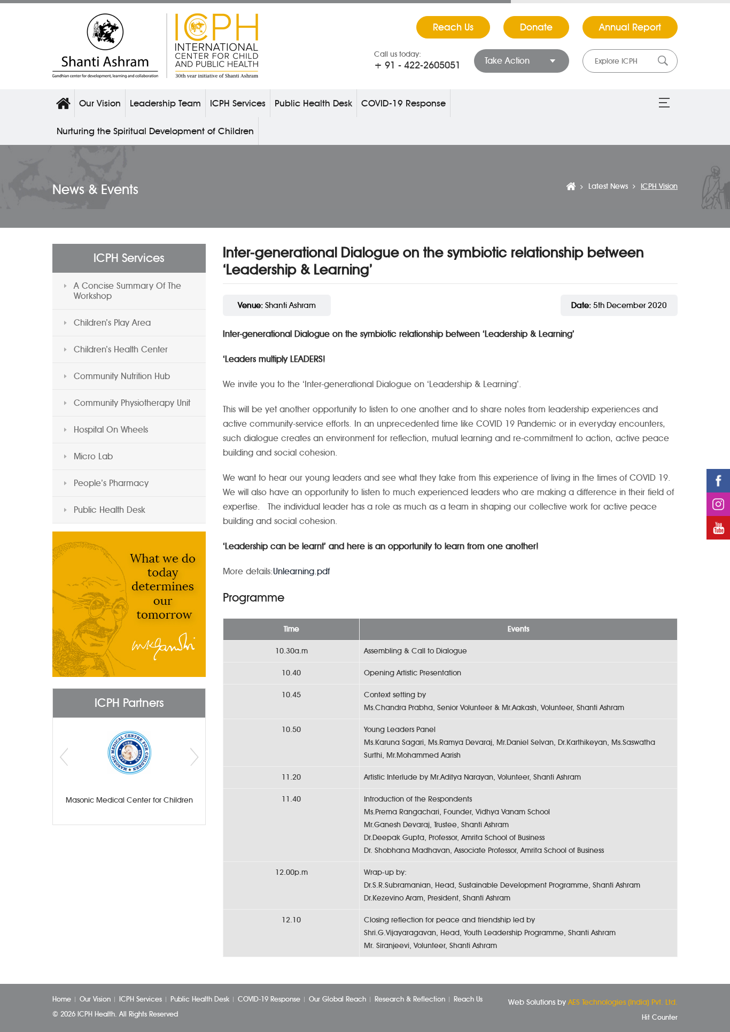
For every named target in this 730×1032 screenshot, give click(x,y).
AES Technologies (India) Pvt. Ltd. (623, 1002)
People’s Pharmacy (111, 483)
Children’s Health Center (121, 349)
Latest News (608, 186)
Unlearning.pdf (301, 571)
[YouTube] (718, 528)
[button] (664, 103)
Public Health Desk (313, 103)
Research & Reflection (410, 999)
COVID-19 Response (403, 103)
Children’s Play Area (112, 323)
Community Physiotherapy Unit (132, 403)
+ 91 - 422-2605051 (417, 65)
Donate (536, 27)
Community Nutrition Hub (122, 376)
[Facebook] (718, 480)
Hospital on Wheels (111, 430)
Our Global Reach (337, 999)
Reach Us (453, 27)
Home (63, 103)
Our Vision (100, 103)
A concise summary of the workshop (127, 291)
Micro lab (93, 456)
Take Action (507, 61)
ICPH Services (238, 103)
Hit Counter (660, 1017)
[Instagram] (718, 504)
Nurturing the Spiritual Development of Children (155, 131)
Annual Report (630, 27)
